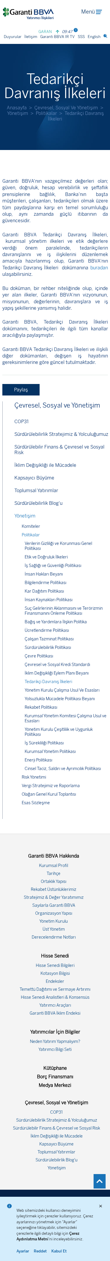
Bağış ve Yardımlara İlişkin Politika (56, 621)
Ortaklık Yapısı (53, 881)
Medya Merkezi (55, 1085)
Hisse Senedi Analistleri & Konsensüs (55, 997)
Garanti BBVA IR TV (57, 36)
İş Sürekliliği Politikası (44, 743)
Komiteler (31, 526)
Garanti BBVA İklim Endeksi (55, 1013)
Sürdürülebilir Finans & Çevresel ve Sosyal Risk (59, 449)
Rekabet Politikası (41, 707)
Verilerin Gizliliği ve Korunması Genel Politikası (58, 546)
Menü (88, 12)
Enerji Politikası (38, 760)
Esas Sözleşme (36, 802)
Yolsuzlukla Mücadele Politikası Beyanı (60, 698)
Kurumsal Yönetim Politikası (50, 751)
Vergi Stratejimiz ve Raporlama (51, 785)
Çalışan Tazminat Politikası (49, 639)
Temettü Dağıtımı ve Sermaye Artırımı (55, 989)
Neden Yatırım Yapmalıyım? (55, 1041)
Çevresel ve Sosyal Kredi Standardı (57, 664)
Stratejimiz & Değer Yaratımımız (54, 897)
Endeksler (55, 981)
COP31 (21, 421)
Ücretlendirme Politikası (47, 630)
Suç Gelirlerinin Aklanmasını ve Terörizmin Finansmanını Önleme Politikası (64, 611)
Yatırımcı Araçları (55, 1005)
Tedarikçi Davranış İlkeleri (48, 681)
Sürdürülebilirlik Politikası (48, 647)
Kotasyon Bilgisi (55, 973)
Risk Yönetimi (34, 777)
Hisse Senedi (55, 956)
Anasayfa (17, 108)
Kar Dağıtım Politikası (44, 591)
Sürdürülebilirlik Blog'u (38, 503)
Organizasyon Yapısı (53, 913)
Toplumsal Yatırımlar (36, 490)
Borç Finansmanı (55, 1076)
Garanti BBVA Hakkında (53, 856)
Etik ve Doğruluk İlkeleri (46, 557)
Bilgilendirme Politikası (45, 582)
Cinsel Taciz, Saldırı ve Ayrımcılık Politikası (63, 768)
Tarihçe (53, 873)
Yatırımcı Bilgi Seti (55, 1049)
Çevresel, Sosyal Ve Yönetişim (66, 108)
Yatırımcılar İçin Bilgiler (55, 1032)
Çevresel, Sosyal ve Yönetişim (57, 405)
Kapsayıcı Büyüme (34, 478)
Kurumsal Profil (53, 865)
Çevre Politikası (39, 656)
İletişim (30, 36)
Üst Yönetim (54, 929)
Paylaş (21, 390)
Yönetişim (17, 113)
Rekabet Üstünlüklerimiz (53, 889)
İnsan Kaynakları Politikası (48, 599)
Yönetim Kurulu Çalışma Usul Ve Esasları (62, 690)
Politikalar (46, 113)
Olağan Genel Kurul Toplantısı (49, 794)
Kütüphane (55, 1068)
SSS (81, 36)
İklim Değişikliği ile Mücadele (45, 465)
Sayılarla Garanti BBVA (53, 905)
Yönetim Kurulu (53, 921)
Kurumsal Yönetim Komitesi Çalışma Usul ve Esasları (65, 718)
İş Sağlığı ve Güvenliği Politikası (53, 565)
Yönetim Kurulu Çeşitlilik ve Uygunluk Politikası (59, 732)
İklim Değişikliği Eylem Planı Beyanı (57, 673)
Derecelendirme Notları (54, 937)
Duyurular (12, 36)
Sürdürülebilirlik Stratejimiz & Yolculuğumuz (61, 434)
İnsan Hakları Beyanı (44, 574)
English (94, 36)
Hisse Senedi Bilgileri (55, 965)
